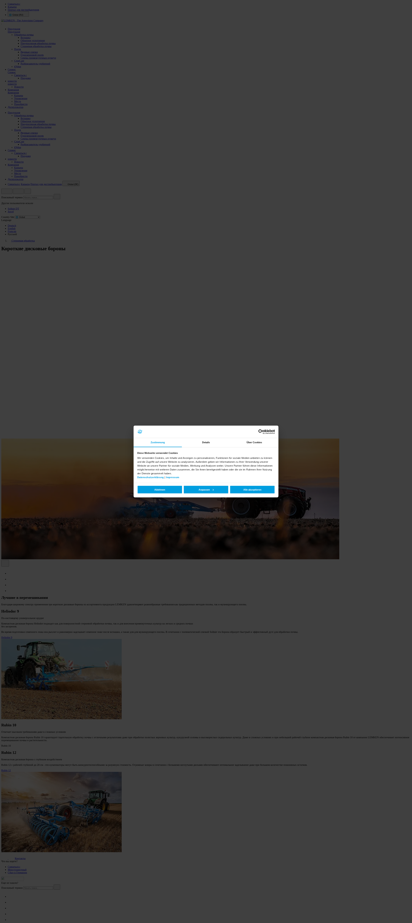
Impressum (172, 477)
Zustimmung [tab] (158, 442)
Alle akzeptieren (252, 489)
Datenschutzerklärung (150, 477)
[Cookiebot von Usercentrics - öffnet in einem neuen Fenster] (261, 431)
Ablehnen (159, 489)
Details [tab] (206, 442)
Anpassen (204, 489)
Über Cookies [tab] (254, 442)
